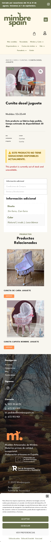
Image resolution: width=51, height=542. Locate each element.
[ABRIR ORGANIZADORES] (18, 46)
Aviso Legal (38, 538)
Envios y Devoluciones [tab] (15, 192)
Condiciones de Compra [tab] (16, 186)
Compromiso (10, 368)
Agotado (9, 296)
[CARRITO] (34, 33)
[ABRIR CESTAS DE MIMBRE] (36, 46)
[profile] (45, 33)
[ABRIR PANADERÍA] (26, 50)
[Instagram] (8, 388)
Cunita (21, 141)
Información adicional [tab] (15, 181)
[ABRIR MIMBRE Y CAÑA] (43, 42)
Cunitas (23, 60)
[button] (47, 496)
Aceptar (25, 519)
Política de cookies (14, 538)
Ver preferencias (25, 533)
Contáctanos (10, 375)
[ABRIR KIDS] (44, 46)
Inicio (9, 60)
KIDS (16, 60)
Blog (7, 372)
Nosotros (8, 365)
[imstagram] (48, 4)
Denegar (25, 526)
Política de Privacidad (27, 538)
